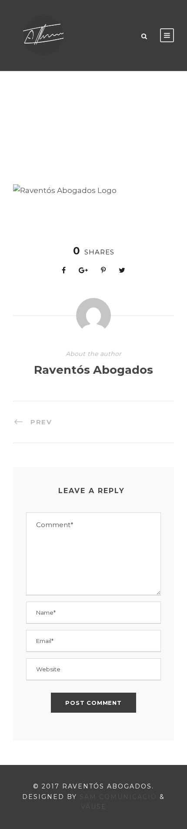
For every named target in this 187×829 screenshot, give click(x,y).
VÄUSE (94, 807)
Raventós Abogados (93, 370)
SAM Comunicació (118, 797)
